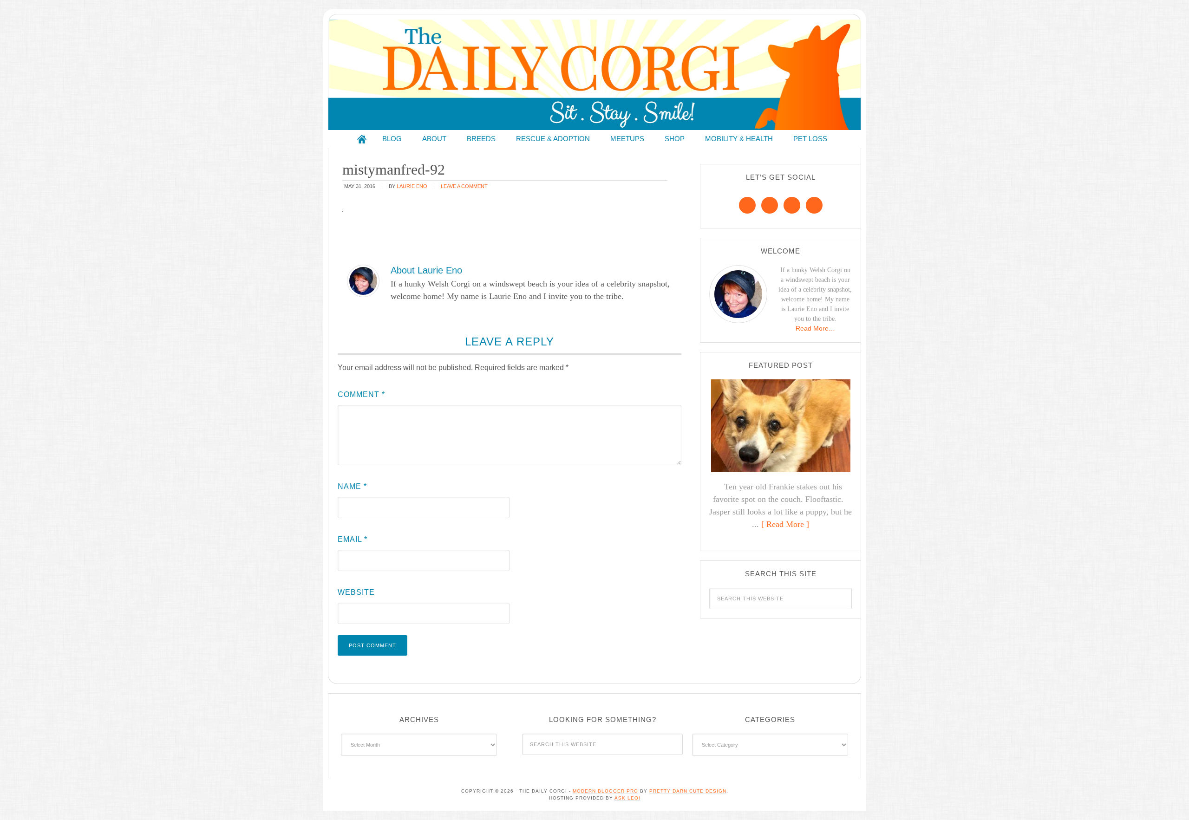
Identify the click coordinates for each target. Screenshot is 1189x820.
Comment (361, 394)
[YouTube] (814, 205)
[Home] (362, 139)
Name (352, 486)
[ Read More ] (785, 524)
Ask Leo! (627, 797)
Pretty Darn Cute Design (687, 791)
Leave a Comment (464, 186)
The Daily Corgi (594, 74)
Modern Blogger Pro (605, 791)
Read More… (815, 328)
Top (1167, 798)
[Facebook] (747, 205)
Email (352, 539)
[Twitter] (792, 205)
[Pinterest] (769, 205)
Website (356, 592)
